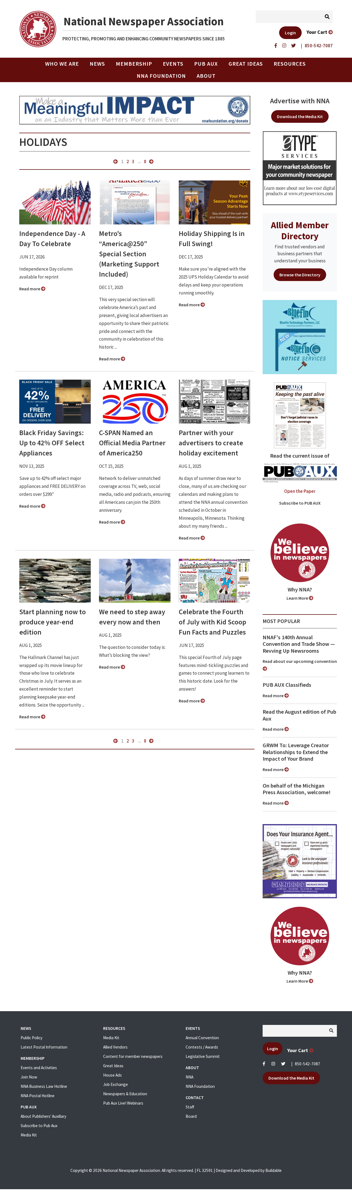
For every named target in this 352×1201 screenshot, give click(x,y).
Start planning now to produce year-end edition (52, 621)
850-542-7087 (307, 1063)
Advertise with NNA (299, 100)
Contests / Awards (202, 1047)
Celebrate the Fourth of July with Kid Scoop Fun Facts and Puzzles (212, 621)
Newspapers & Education (125, 1093)
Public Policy (31, 1037)
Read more (30, 288)
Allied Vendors (115, 1047)
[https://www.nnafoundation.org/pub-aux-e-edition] (300, 415)
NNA (189, 1077)
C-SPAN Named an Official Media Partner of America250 (132, 442)
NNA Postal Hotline (37, 1095)
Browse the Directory (299, 274)
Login (290, 32)
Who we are (62, 63)
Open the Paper (299, 491)
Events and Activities (39, 1067)
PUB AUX (206, 63)
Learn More (298, 598)
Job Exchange (115, 1084)
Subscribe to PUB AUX (300, 503)
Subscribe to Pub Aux (39, 1125)
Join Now (29, 1077)
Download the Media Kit (300, 116)
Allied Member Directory (300, 230)
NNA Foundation (161, 75)
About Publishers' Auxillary (43, 1116)
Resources (290, 63)
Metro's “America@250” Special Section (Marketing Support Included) (129, 254)
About (206, 75)
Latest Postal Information (44, 1047)
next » (151, 161)
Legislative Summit (203, 1056)
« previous (115, 161)
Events (173, 63)
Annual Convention (202, 1037)
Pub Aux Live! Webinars (123, 1103)
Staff (190, 1107)
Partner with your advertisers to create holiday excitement (211, 442)
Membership (134, 63)
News (97, 63)
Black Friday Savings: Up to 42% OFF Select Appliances (51, 442)
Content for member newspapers (133, 1056)
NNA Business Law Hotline (44, 1086)
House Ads (112, 1075)
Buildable (273, 1170)
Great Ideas (246, 63)
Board (191, 1116)
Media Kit (29, 1135)
